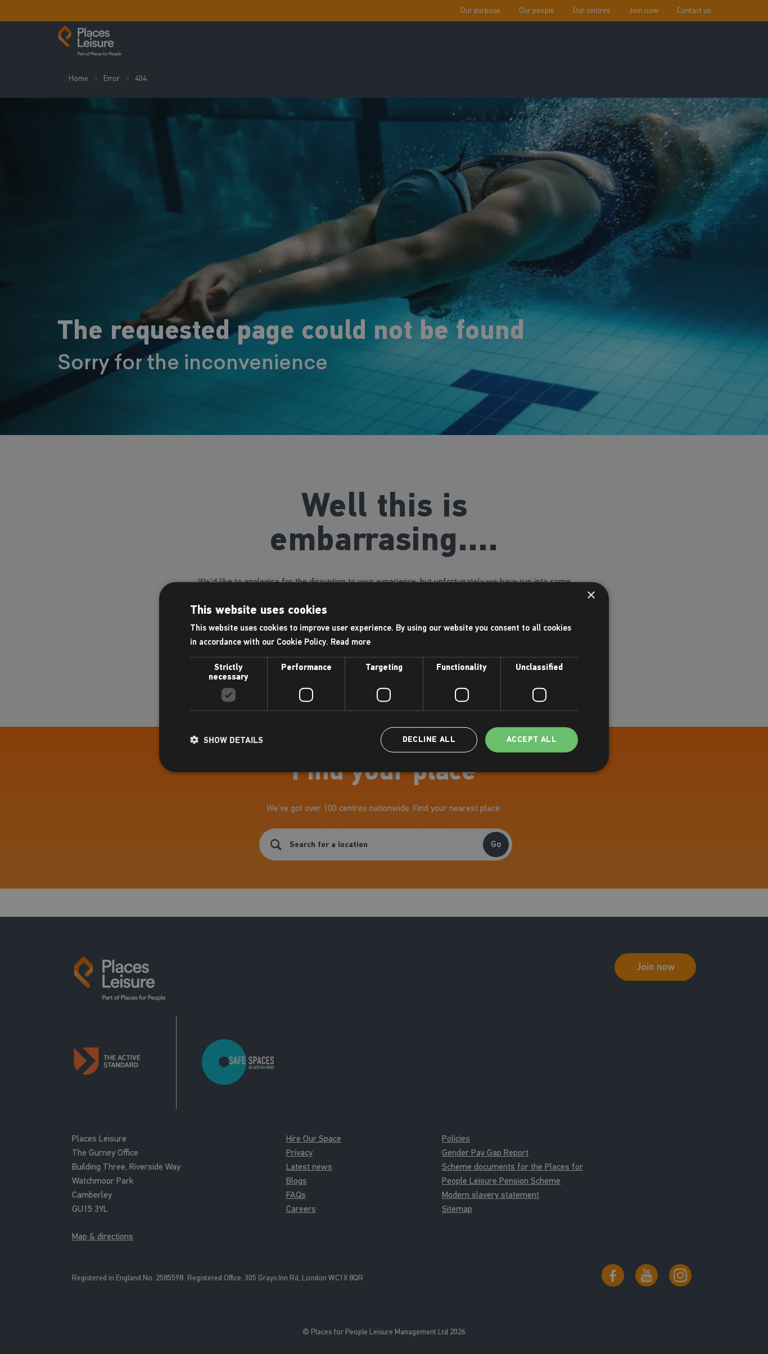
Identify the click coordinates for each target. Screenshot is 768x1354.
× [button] (590, 595)
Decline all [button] (429, 739)
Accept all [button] (532, 739)
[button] (226, 739)
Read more (351, 641)
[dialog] (384, 677)
